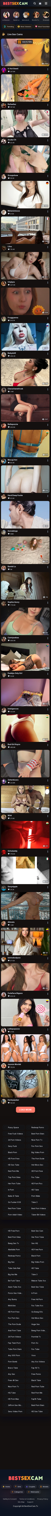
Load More (25, 1109)
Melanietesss (14, 211)
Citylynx (11, 282)
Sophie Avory (13, 602)
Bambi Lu (12, 566)
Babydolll (12, 353)
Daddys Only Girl (15, 673)
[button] (25, 42)
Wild (10, 815)
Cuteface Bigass (15, 993)
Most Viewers (26, 27)
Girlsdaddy (12, 851)
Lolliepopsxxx (14, 1029)
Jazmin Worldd (14, 1064)
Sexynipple (12, 886)
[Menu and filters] (46, 3)
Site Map (21, 1502)
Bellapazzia (13, 424)
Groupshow (13, 175)
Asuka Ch (12, 140)
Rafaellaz (12, 104)
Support (30, 1502)
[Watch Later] (40, 3)
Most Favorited (44, 27)
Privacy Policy (42, 1499)
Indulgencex (13, 709)
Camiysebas (13, 637)
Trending (10, 27)
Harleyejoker (13, 1100)
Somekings (13, 531)
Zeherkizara (13, 780)
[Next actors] (47, 15)
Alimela (11, 922)
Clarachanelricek (15, 389)
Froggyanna (13, 318)
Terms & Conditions (27, 1499)
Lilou (10, 246)
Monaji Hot (12, 460)
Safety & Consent (10, 1499)
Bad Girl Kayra (14, 744)
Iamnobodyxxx (14, 958)
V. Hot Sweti (13, 69)
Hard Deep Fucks (15, 495)
